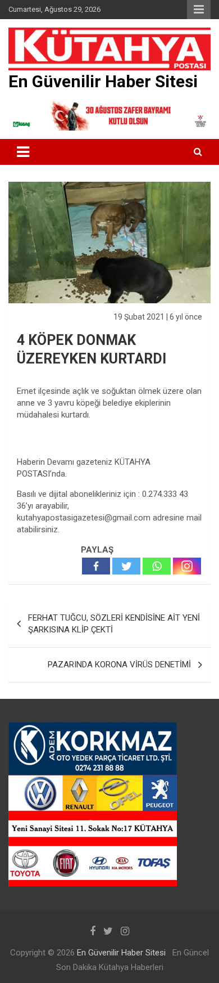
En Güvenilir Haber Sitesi (103, 81)
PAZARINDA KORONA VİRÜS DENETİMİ (119, 664)
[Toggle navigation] (23, 152)
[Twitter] (126, 566)
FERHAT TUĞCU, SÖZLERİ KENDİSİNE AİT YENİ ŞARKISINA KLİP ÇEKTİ (114, 624)
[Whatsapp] (157, 566)
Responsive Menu (199, 9)
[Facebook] (96, 566)
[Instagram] (187, 566)
